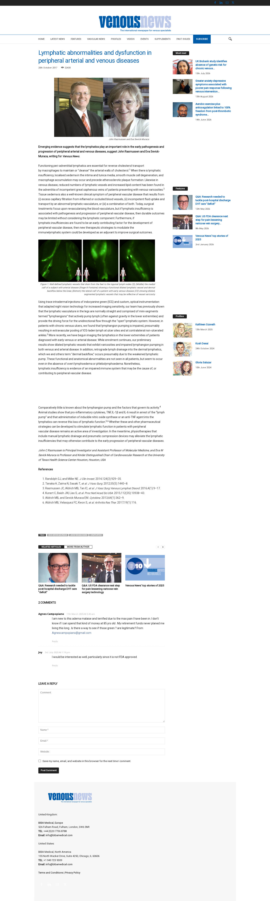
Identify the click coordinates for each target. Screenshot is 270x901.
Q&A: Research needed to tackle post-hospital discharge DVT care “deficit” (57, 589)
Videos (131, 39)
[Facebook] (215, 3)
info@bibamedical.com (59, 835)
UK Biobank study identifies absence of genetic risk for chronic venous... (211, 65)
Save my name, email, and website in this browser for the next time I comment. (86, 761)
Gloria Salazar (203, 362)
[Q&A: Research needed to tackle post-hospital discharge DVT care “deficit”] (58, 568)
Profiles (116, 39)
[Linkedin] (221, 3)
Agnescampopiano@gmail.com (71, 632)
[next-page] (163, 547)
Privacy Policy (72, 872)
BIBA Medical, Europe (50, 822)
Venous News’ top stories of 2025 (144, 585)
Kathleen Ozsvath (205, 324)
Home (41, 39)
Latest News (57, 39)
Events (145, 39)
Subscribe (202, 39)
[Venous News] (135, 23)
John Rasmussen (78, 535)
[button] (230, 39)
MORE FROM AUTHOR (78, 547)
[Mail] (227, 3)
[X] (233, 3)
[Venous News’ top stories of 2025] (145, 568)
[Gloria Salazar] (183, 368)
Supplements (163, 39)
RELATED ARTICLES (51, 547)
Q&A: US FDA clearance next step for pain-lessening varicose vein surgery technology (101, 589)
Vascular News (96, 39)
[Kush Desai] (183, 349)
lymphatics (96, 535)
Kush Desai (201, 343)
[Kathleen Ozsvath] (183, 330)
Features (76, 39)
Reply (55, 641)
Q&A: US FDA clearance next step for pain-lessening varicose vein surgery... (211, 220)
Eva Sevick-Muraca (57, 535)
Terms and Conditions (50, 872)
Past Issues (183, 39)
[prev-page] (158, 547)
